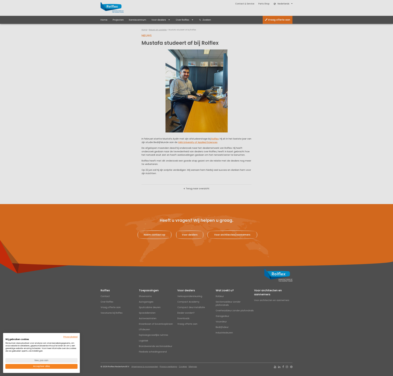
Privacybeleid (70, 336)
